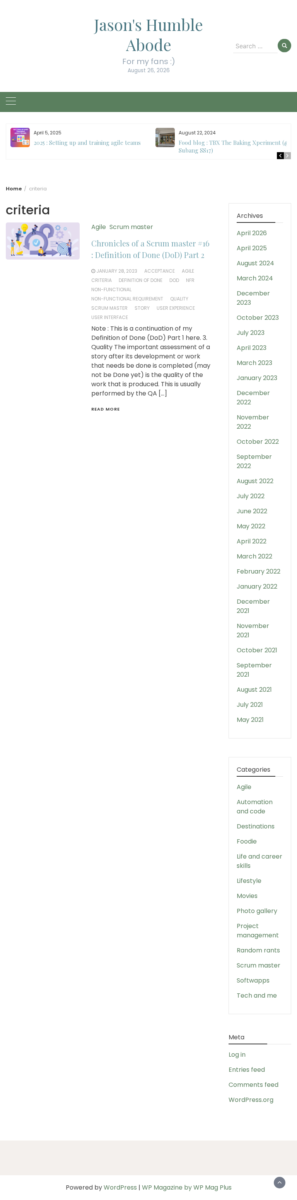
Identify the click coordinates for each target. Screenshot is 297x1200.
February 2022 (258, 571)
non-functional (111, 289)
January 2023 (257, 377)
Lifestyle (249, 880)
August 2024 (255, 263)
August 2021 (254, 689)
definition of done (140, 280)
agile (188, 271)
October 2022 (258, 441)
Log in (237, 1054)
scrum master (109, 308)
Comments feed (253, 1084)
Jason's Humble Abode (148, 34)
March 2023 (254, 362)
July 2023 (251, 332)
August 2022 (255, 481)
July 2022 (251, 496)
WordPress (120, 1187)
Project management (258, 931)
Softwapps (253, 980)
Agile (98, 226)
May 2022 (251, 526)
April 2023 (251, 347)
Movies (247, 895)
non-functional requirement (127, 298)
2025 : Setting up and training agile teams (87, 142)
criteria (101, 280)
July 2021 (250, 704)
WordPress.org (251, 1099)
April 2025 (252, 248)
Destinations (256, 826)
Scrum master (131, 226)
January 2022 (257, 586)
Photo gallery (257, 910)
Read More (105, 409)
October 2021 (257, 650)
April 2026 (252, 233)
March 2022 (254, 556)
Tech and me (257, 995)
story (142, 308)
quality (179, 298)
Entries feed (247, 1069)
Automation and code (255, 807)
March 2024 (255, 278)
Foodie (247, 841)
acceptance (159, 271)
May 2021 (250, 719)
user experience (176, 308)
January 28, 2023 (116, 271)
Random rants (258, 950)
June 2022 (252, 511)
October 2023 (258, 317)
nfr (190, 280)
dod (174, 280)
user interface (109, 317)
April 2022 (251, 541)
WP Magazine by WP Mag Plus (187, 1187)
